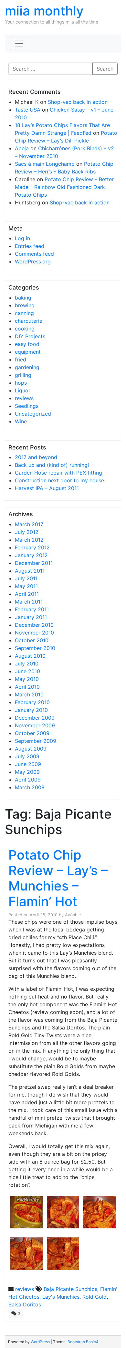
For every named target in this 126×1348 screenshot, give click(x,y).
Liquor (22, 390)
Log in (22, 238)
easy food (27, 344)
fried (20, 359)
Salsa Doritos (24, 1304)
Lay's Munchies (60, 1297)
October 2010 (31, 640)
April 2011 (27, 594)
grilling (23, 375)
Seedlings (26, 406)
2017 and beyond (36, 457)
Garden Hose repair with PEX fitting (58, 472)
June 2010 (27, 671)
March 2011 (29, 601)
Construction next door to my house (59, 480)
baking (23, 297)
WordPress (40, 1341)
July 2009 (27, 756)
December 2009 (35, 717)
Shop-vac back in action (78, 102)
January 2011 (31, 617)
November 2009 (35, 725)
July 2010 (26, 663)
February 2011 (32, 609)
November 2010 (34, 632)
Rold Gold (94, 1297)
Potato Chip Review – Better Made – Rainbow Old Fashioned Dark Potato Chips (64, 187)
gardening (27, 367)
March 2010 (29, 694)
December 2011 (34, 563)
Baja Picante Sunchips (70, 1289)
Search (105, 68)
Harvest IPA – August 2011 (47, 488)
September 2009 (35, 741)
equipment (28, 352)
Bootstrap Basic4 (83, 1341)
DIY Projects (30, 336)
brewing (25, 305)
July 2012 (26, 532)
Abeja (22, 148)
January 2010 (31, 710)
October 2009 (32, 733)
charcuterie (28, 321)
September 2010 (35, 648)
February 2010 (32, 702)
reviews (24, 398)
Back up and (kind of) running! (52, 465)
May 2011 (26, 586)
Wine (21, 421)
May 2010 (27, 679)
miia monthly (44, 11)
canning (24, 313)
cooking (25, 328)
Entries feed (29, 246)
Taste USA (27, 109)
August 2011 (30, 570)
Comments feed (34, 254)
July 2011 (26, 578)
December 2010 (34, 625)
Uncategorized (33, 413)
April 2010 (27, 687)
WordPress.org (33, 261)
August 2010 (30, 656)
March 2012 (29, 539)
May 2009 (27, 772)
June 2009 (28, 764)
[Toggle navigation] (19, 43)
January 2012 (31, 555)
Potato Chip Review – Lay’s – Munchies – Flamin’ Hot (58, 878)
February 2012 (32, 547)
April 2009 (28, 779)
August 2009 (31, 748)
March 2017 (29, 524)
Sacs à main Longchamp (45, 164)
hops (21, 382)
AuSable (73, 914)
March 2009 (30, 787)
